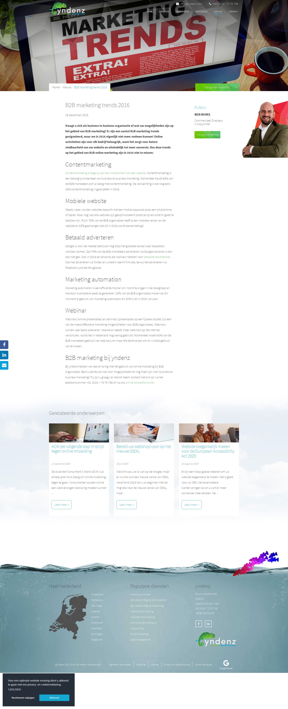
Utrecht (95, 617)
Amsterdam (97, 594)
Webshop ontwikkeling (142, 617)
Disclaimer (141, 664)
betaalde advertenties (157, 257)
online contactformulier (140, 382)
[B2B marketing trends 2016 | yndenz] (68, 7)
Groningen (97, 634)
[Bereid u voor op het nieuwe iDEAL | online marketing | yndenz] (144, 432)
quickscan (202, 11)
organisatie (182, 11)
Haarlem (96, 611)
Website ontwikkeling (141, 611)
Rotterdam (97, 600)
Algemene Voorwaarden (120, 664)
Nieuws (218, 11)
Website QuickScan (140, 594)
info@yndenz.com (191, 4)
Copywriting (137, 628)
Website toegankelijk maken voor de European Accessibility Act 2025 (208, 451)
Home (149, 11)
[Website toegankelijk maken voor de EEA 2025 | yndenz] (209, 432)
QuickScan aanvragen (110, 11)
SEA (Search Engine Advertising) (147, 605)
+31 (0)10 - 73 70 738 (225, 4)
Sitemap (155, 664)
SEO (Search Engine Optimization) (148, 600)
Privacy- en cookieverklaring (177, 664)
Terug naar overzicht (217, 87)
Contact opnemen (207, 135)
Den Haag (96, 605)
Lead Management (140, 639)
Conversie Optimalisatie (143, 622)
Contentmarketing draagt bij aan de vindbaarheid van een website (105, 173)
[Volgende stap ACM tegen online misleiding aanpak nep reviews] (79, 432)
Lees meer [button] (14, 689)
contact (233, 11)
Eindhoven (97, 622)
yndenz (202, 586)
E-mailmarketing (139, 634)
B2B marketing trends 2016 (90, 87)
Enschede (96, 628)
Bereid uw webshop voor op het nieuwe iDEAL (143, 449)
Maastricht (96, 639)
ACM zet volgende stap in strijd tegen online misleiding (78, 449)
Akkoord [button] (54, 697)
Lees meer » (61, 505)
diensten (164, 11)
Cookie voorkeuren (203, 664)
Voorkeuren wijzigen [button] (23, 697)
